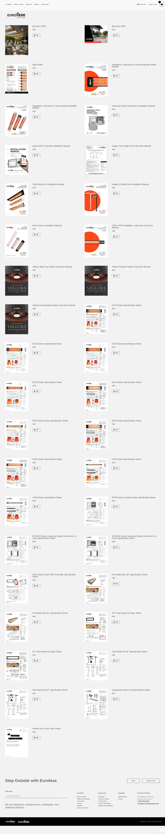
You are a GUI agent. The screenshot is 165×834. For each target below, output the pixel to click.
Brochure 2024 (118, 26)
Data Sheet (37, 64)
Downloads (101, 796)
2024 (113, 29)
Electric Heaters (81, 796)
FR (145, 4)
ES (142, 4)
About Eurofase (122, 796)
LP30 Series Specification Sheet (126, 459)
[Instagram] (142, 810)
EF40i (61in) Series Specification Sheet (50, 421)
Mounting (79, 805)
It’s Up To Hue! (102, 801)
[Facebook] (138, 810)
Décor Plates (80, 801)
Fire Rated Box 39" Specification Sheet (129, 574)
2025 (113, 231)
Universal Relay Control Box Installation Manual (133, 106)
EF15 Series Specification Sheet (126, 305)
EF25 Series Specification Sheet (126, 344)
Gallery (36, 4)
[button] (36, 35)
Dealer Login (153, 4)
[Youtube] (148, 810)
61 (47, 651)
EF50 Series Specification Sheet (126, 421)
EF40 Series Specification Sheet (126, 382)
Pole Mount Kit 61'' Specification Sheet (50, 690)
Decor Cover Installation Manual (46, 225)
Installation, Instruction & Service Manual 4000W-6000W (54, 107)
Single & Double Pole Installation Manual (130, 184)
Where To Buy (18, 4)
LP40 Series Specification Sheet (47, 497)
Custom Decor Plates (104, 803)
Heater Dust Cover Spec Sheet (46, 728)
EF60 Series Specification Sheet (47, 459)
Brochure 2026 (39, 26)
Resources (45, 4)
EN (140, 4)
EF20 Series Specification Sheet (47, 344)
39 (126, 613)
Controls (79, 803)
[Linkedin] (145, 810)
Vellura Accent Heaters (83, 799)
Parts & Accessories (83, 808)
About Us (29, 4)
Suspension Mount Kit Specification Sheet (131, 690)
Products (9, 4)
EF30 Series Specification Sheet (47, 382)
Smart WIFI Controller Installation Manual (51, 146)
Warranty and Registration (105, 805)
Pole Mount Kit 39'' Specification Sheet (129, 651)
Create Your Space (103, 799)
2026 (34, 29)
